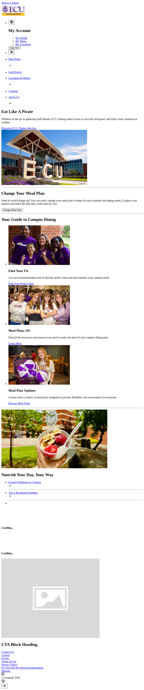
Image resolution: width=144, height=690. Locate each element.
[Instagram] (72, 674)
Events (5, 658)
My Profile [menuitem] (21, 38)
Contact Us (7, 651)
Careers (5, 655)
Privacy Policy (9, 664)
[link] (12, 210)
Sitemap (5, 670)
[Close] (4, 686)
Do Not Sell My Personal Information (22, 667)
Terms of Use (8, 661)
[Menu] (11, 52)
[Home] (13, 15)
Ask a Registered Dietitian (23, 492)
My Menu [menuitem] (21, 41)
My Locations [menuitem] (23, 44)
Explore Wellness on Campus (24, 482)
